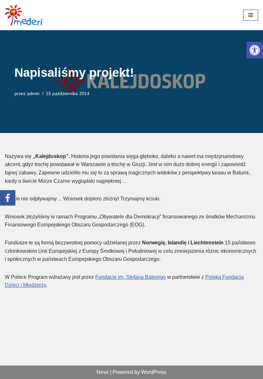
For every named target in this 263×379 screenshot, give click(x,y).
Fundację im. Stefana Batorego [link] (130, 277)
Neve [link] (103, 372)
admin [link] (33, 93)
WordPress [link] (153, 372)
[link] (254, 50)
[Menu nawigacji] (250, 15)
